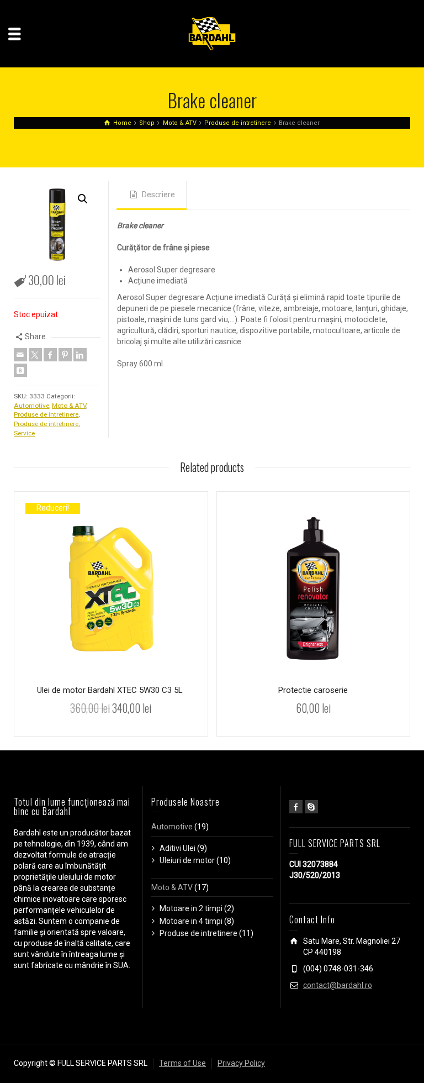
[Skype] (311, 806)
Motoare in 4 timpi (191, 921)
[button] (83, 199)
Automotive (31, 405)
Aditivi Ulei (177, 848)
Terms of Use (182, 1063)
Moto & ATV (69, 405)
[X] (35, 354)
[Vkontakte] (20, 370)
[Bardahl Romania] (212, 33)
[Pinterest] (65, 354)
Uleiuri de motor (187, 860)
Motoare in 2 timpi (191, 908)
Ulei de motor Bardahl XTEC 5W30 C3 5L (111, 690)
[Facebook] (50, 354)
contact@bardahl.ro (337, 985)
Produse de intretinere (46, 414)
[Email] (20, 354)
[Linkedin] (80, 354)
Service (24, 433)
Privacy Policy (241, 1063)
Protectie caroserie (313, 690)
